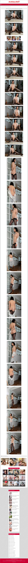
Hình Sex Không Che (7, 6)
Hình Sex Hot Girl (12, 545)
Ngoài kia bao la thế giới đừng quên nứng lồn (14, 8)
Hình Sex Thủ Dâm (12, 553)
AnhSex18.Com (15, 559)
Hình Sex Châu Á (12, 539)
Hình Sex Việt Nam (12, 556)
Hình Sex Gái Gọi (12, 541)
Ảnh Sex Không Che (5, 456)
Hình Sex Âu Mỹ (12, 538)
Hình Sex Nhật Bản (12, 552)
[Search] (26, 4)
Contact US (14, 561)
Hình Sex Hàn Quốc (12, 542)
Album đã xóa (12, 535)
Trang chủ (2, 6)
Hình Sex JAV (11, 546)
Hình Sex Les (11, 549)
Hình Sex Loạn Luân (12, 550)
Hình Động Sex (12, 537)
